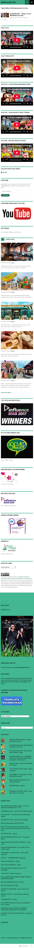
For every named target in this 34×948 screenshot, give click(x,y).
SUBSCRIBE (4, 180)
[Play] (3, 47)
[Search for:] (17, 728)
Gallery (12, 17)
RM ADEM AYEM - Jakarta (17, 785)
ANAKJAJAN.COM (8, 2)
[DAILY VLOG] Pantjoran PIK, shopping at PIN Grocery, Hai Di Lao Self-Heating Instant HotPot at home (16, 828)
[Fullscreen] (31, 47)
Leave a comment (20, 268)
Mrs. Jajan (24, 17)
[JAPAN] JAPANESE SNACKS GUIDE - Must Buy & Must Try (20, 740)
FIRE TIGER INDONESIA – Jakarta (11, 865)
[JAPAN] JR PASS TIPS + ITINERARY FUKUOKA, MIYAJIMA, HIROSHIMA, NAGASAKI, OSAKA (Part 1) (20, 758)
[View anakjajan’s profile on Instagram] (6, 172)
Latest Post (10, 239)
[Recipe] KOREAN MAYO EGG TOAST (12, 882)
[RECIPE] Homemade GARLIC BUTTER (11, 354)
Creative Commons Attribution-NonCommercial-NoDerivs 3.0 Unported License (16, 578)
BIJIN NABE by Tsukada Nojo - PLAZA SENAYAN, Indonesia (20, 775)
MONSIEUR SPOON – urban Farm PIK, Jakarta (13, 325)
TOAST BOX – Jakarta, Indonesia (11, 873)
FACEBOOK (4, 922)
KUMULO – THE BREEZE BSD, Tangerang (13, 858)
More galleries (6, 392)
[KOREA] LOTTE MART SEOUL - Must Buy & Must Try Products (20, 792)
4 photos (13, 380)
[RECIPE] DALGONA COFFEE (9, 885)
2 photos (13, 262)
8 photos (13, 351)
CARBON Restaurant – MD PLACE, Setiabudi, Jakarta (16, 266)
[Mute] (28, 47)
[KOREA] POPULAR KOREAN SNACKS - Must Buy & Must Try (21, 746)
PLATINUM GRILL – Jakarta (9, 833)
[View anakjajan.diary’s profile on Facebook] (1, 172)
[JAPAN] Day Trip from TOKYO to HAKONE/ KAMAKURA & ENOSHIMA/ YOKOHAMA (14, 909)
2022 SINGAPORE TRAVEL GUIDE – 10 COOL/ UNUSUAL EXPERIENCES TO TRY (15, 806)
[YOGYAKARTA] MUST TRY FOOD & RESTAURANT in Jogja (20, 751)
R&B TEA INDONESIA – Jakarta (10, 861)
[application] (17, 40)
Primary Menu (31, 2)
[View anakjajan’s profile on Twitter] (4, 172)
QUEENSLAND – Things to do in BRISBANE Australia (20, 14)
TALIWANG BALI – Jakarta (9, 899)
